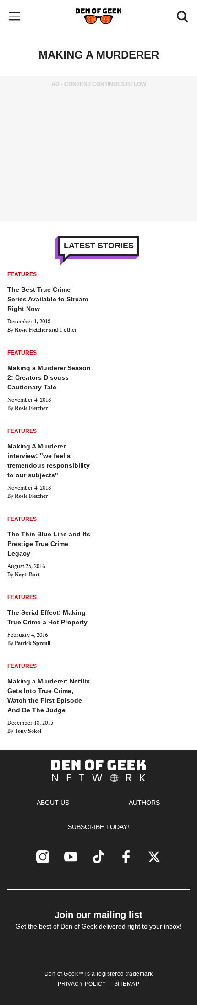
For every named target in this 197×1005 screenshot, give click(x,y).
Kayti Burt (27, 574)
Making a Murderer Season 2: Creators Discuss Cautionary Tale (49, 377)
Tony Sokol (28, 731)
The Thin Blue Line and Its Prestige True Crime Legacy (48, 543)
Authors (144, 802)
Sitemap (127, 984)
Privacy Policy (82, 984)
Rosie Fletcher (31, 330)
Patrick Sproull (32, 643)
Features (22, 274)
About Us (53, 802)
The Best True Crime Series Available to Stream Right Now (47, 299)
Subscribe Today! (98, 826)
